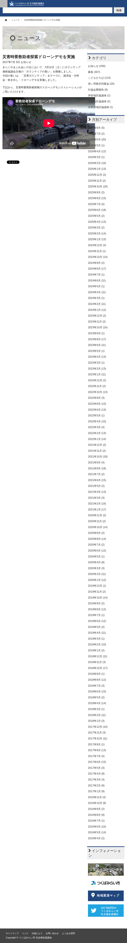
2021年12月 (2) (97, 444)
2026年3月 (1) (96, 157)
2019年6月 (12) (97, 621)
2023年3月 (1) (96, 362)
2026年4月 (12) (97, 151)
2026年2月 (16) (97, 163)
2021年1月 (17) (97, 509)
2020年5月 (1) (96, 556)
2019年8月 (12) (97, 609)
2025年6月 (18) (97, 210)
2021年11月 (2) (97, 450)
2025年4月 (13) (97, 221)
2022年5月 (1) (96, 415)
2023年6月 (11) (97, 345)
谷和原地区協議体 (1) (100, 107)
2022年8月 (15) (97, 403)
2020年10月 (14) (97, 527)
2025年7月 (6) (96, 204)
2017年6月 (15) (97, 762)
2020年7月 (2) (96, 544)
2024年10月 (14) (97, 257)
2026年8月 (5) (96, 127)
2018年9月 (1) (96, 673)
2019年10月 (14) (97, 597)
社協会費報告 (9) (98, 89)
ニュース (29, 38)
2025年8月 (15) (97, 198)
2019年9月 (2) (96, 603)
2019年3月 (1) (96, 638)
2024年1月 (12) (97, 310)
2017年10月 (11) (97, 738)
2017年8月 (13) (97, 750)
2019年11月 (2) (97, 591)
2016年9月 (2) (96, 809)
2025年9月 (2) (96, 192)
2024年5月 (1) (96, 286)
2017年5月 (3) (96, 767)
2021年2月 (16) (97, 503)
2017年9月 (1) (96, 744)
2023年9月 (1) (96, 333)
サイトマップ (12, 933)
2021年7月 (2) (96, 474)
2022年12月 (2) (97, 380)
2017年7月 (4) (96, 756)
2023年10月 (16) (97, 327)
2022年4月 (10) (97, 421)
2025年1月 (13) (97, 239)
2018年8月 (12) (97, 679)
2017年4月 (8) (96, 773)
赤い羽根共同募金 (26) (101, 83)
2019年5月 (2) (96, 627)
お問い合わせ (52, 933)
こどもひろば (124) (99, 77)
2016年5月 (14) (97, 832)
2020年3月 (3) (96, 568)
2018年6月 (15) (97, 691)
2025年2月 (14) (97, 233)
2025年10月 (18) (97, 186)
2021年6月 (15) (97, 480)
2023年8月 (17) (97, 339)
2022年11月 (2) (97, 386)
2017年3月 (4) (96, 779)
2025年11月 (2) (97, 180)
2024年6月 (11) (97, 280)
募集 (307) (94, 72)
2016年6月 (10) (97, 826)
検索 (119, 10)
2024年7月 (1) (96, 274)
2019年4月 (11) (97, 632)
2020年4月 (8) (96, 562)
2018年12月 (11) (97, 656)
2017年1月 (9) (96, 791)
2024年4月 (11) (97, 292)
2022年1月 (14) (97, 439)
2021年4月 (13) (97, 491)
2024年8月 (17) (97, 268)
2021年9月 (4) (96, 462)
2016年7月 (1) (96, 820)
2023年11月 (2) (97, 321)
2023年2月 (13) (97, 368)
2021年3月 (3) (96, 497)
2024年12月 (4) (97, 245)
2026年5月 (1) (96, 145)
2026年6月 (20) (97, 139)
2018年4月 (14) (97, 703)
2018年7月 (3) (96, 685)
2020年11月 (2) (97, 521)
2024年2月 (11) (97, 304)
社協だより (37, 933)
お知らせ (26, 62)
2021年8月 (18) (97, 468)
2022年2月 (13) (97, 433)
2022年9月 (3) (96, 397)
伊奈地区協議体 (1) (99, 95)
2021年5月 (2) (96, 486)
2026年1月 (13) (97, 168)
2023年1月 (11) (97, 374)
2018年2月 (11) (97, 715)
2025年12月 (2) (97, 174)
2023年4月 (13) (97, 356)
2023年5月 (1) (96, 351)
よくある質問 (68, 933)
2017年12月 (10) (97, 726)
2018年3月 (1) (96, 709)
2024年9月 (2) (96, 262)
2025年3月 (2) (96, 227)
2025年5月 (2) (96, 215)
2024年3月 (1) (96, 298)
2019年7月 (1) (96, 615)
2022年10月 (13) (97, 392)
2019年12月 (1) (97, 585)
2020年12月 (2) (97, 515)
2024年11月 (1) (97, 251)
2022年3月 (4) (96, 427)
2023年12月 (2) (97, 315)
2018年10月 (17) (97, 668)
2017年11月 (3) (97, 732)
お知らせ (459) (96, 66)
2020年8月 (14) (97, 538)
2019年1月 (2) (96, 650)
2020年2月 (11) (97, 574)
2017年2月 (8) (96, 785)
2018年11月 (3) (97, 662)
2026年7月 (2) (96, 133)
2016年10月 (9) (97, 803)
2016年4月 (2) (96, 838)
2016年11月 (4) (97, 797)
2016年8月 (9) (96, 814)
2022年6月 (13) (97, 409)
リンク (25, 933)
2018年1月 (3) (96, 720)
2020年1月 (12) (97, 580)
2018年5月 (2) (96, 697)
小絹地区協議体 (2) (99, 101)
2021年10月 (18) (97, 456)
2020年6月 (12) (97, 550)
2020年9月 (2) (96, 533)
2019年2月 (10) (97, 644)
